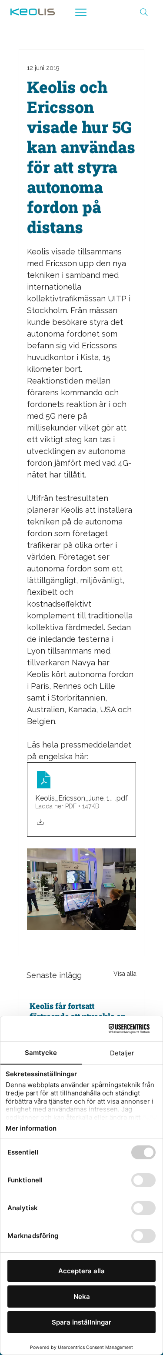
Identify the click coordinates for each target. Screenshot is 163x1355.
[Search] (144, 12)
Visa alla (124, 973)
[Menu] (81, 12)
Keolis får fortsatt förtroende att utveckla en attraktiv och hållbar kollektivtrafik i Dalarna (78, 1011)
